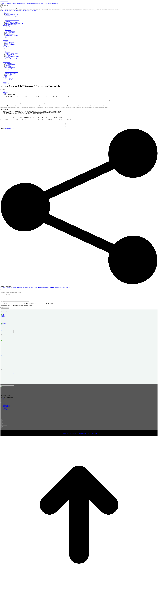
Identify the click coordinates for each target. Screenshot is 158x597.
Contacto (4, 408)
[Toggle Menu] (0, 402)
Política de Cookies (93, 433)
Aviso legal (74, 433)
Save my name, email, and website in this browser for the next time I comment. (17, 305)
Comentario (2, 301)
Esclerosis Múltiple (6, 405)
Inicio (4, 404)
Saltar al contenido (4, 1)
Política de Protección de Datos (83, 433)
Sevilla (6, 128)
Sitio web (47, 303)
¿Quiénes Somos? (6, 406)
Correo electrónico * (25, 303)
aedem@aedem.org (4, 398)
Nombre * (2, 303)
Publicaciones (5, 407)
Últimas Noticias (6, 409)
